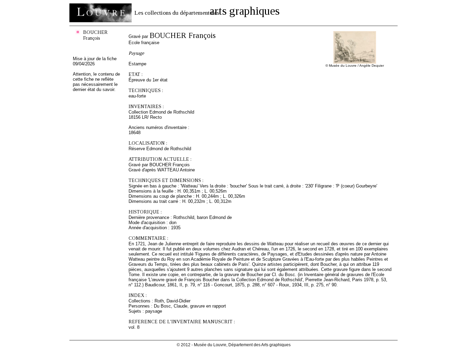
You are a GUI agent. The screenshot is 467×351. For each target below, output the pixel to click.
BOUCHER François (95, 35)
